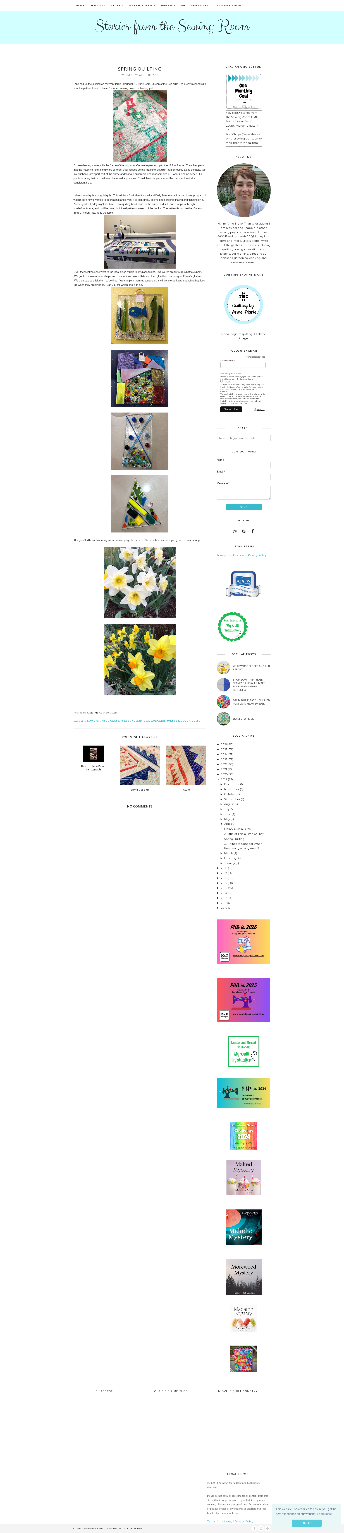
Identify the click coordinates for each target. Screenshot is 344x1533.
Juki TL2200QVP (178, 720)
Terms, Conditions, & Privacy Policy (230, 1521)
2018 (224, 868)
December (231, 784)
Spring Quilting (234, 839)
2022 (224, 764)
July (227, 809)
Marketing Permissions (230, 374)
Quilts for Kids (243, 718)
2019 (224, 779)
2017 (224, 873)
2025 (224, 749)
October (230, 794)
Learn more (249, 401)
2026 (224, 744)
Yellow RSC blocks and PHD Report (251, 667)
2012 (224, 898)
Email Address (227, 360)
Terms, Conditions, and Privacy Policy (241, 555)
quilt (196, 720)
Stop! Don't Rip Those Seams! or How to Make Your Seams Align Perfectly (249, 684)
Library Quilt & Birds (237, 829)
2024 (224, 754)
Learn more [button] (324, 1513)
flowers (92, 720)
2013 (224, 893)
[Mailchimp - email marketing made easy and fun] (259, 413)
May (227, 819)
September (232, 799)
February (230, 858)
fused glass (109, 720)
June (227, 814)
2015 (224, 883)
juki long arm (132, 720)
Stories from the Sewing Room (172, 26)
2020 (224, 774)
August (229, 804)
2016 (224, 878)
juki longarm (154, 720)
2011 (223, 903)
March (228, 853)
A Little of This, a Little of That (244, 834)
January (229, 863)
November (231, 789)
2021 (224, 769)
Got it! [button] (307, 1523)
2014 (224, 888)
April (227, 824)
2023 (224, 759)
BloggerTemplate (134, 1528)
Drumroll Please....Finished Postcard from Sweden (251, 701)
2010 (224, 907)
